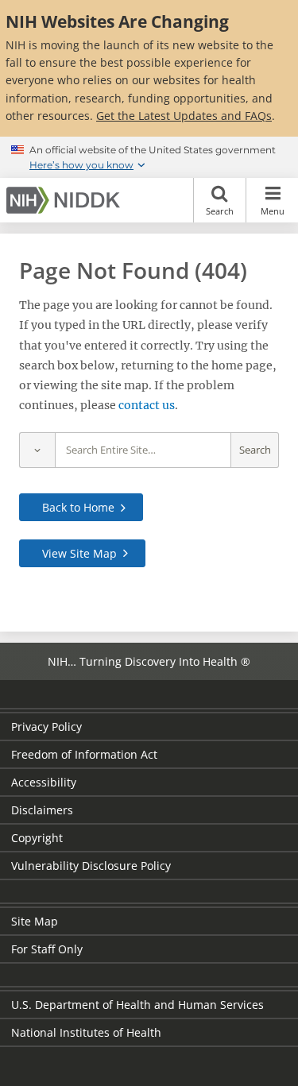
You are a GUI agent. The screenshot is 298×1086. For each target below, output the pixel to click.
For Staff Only (47, 949)
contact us (146, 405)
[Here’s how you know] (149, 157)
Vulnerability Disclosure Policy (91, 865)
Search (220, 211)
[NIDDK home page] (66, 200)
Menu (272, 211)
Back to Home (78, 507)
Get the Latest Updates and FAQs (184, 115)
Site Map (34, 921)
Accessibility (43, 782)
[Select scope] (37, 450)
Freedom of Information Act (84, 754)
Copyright (37, 837)
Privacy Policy (46, 726)
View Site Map (79, 553)
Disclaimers (42, 809)
